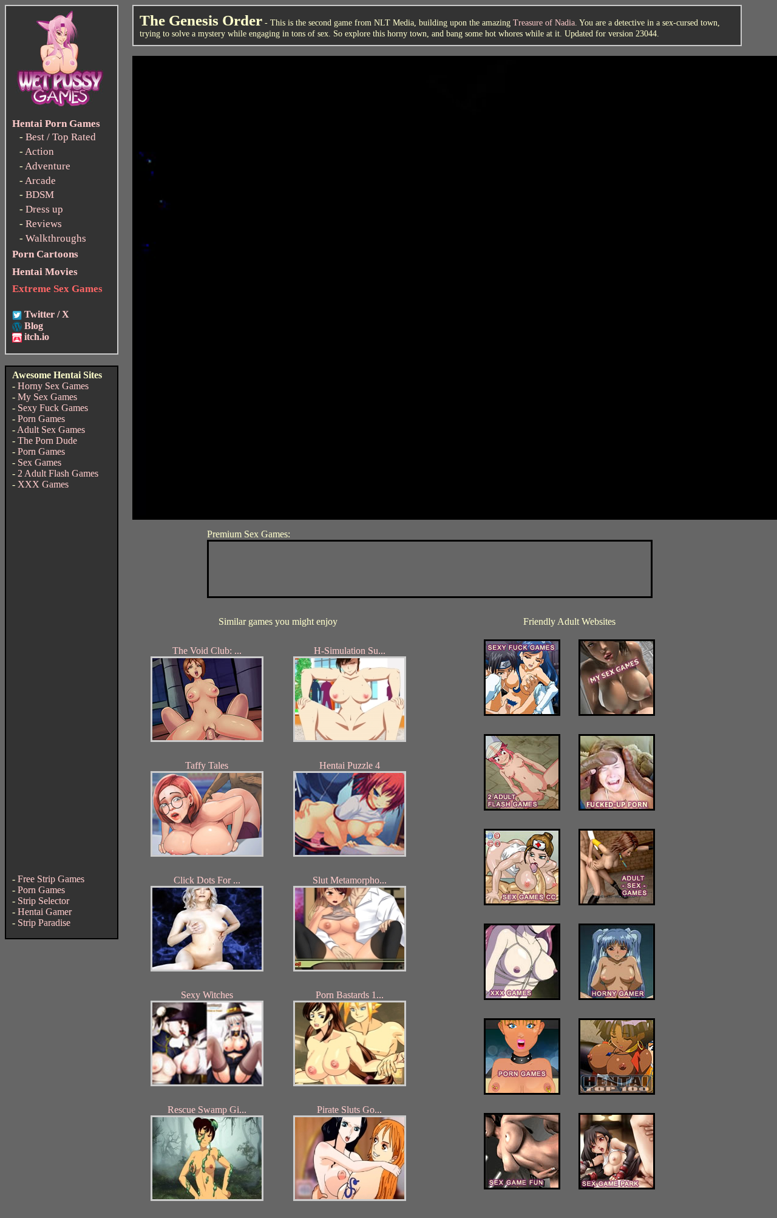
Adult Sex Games (51, 429)
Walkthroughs (55, 238)
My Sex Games (47, 397)
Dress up (44, 209)
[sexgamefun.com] (522, 1186)
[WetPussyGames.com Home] (60, 108)
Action (39, 151)
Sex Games (39, 462)
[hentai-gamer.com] (617, 1091)
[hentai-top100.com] (617, 807)
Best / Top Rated (60, 137)
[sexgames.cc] (522, 902)
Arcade (40, 180)
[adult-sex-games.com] (617, 902)
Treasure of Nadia (544, 22)
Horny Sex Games (53, 386)
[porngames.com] (522, 1091)
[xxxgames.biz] (522, 997)
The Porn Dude (47, 440)
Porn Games (41, 418)
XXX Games (43, 484)
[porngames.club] (617, 1186)
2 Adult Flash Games (58, 473)
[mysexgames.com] (617, 712)
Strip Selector (43, 901)
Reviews (43, 224)
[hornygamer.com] (617, 997)
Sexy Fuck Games (53, 408)
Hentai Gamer (45, 912)
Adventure (47, 166)
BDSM (39, 194)
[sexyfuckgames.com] (522, 712)
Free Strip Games (51, 879)
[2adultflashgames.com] (522, 807)
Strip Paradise (44, 922)
